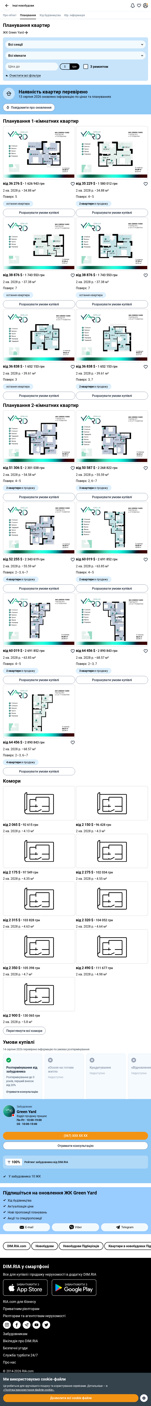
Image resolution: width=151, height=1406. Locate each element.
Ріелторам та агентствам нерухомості (34, 1316)
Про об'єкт (10, 15)
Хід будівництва (50, 15)
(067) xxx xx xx (75, 1136)
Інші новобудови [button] (23, 5)
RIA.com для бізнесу (19, 1302)
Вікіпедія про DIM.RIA (20, 1341)
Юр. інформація (74, 15)
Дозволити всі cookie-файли (71, 1398)
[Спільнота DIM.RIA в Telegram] (26, 1325)
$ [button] (65, 66)
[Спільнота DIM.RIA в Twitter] (46, 1325)
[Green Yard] (9, 1111)
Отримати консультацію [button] (22, 1091)
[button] (7, 5)
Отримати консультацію (76, 1146)
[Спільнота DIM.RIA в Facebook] (17, 1325)
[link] (39, 152)
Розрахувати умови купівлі (39, 213)
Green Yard (26, 1111)
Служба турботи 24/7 (20, 1355)
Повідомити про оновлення (31, 107)
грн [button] (74, 66)
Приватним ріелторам (21, 1309)
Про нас (9, 1362)
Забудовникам (15, 1334)
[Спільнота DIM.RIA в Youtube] (36, 1325)
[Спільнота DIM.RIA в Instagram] (7, 1325)
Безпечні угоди (15, 1348)
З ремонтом (99, 67)
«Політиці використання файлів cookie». (28, 1389)
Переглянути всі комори (24, 1031)
